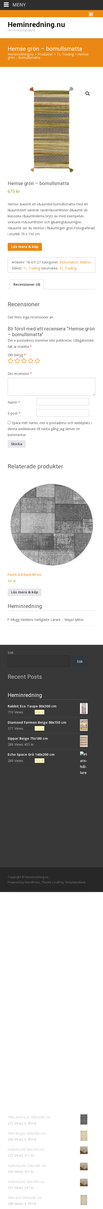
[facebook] (91, 15)
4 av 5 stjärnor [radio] (31, 361)
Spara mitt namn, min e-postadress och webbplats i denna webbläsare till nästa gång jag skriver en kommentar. (50, 429)
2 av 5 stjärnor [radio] (17, 361)
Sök (10, 652)
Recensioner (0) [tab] (26, 284)
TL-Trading (67, 268)
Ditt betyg (17, 355)
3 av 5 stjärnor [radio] (24, 361)
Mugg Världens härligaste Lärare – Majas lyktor (47, 619)
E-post (14, 413)
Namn (14, 402)
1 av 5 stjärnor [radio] (10, 361)
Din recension (20, 373)
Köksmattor (69, 262)
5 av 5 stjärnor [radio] (37, 361)
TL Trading (31, 268)
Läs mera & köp (24, 246)
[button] (87, 93)
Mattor (85, 262)
